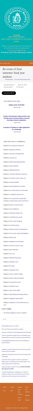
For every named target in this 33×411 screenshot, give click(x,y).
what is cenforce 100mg (16, 274)
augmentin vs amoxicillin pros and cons (11, 349)
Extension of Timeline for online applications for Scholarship (16, 128)
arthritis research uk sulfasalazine (18, 229)
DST (11, 390)
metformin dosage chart (15, 213)
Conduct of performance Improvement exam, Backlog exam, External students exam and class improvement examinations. (16, 118)
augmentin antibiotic (15, 149)
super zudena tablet (14, 290)
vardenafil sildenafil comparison (18, 174)
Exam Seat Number (27, 390)
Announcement (9, 93)
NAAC (12, 387)
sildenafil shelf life (14, 170)
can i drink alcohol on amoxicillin (18, 190)
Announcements (8, 87)
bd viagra (12, 266)
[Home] (3, 79)
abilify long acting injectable (17, 162)
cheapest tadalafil (14, 182)
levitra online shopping (15, 221)
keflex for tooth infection (16, 205)
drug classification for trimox (17, 186)
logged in (13, 312)
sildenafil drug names (15, 257)
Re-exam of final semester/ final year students (12, 329)
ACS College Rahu (5, 63)
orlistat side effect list (7, 366)
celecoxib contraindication (16, 153)
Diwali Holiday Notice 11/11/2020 (10, 326)
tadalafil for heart (14, 286)
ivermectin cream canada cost (17, 178)
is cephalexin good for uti (16, 194)
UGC (4, 390)
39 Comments (20, 87)
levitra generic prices (15, 282)
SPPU (4, 387)
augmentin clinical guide (16, 298)
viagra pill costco (14, 270)
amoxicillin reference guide (8, 359)
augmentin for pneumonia (16, 241)
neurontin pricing (14, 225)
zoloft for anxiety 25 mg (16, 245)
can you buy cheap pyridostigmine (18, 233)
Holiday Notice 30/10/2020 (16, 105)
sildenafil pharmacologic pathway (18, 294)
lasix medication (13, 249)
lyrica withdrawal (14, 209)
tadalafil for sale (13, 261)
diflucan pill (12, 237)
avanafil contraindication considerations (11, 372)
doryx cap (12, 253)
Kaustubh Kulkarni (9, 85)
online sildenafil (13, 166)
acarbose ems (13, 157)
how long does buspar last (16, 145)
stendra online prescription (16, 278)
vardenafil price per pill (15, 217)
